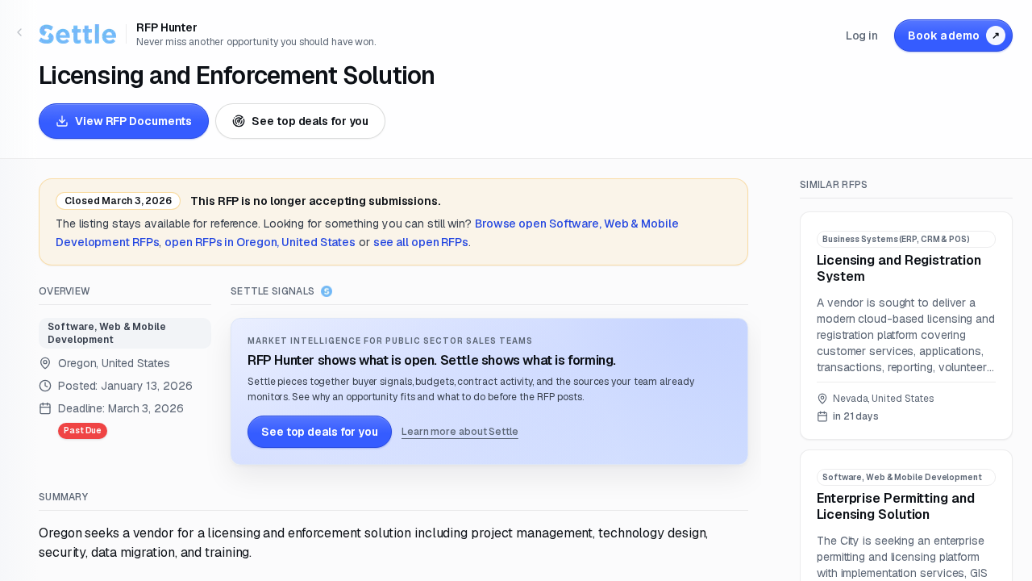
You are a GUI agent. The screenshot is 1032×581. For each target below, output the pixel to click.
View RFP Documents (133, 121)
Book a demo (954, 35)
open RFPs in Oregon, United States (260, 242)
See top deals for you (310, 121)
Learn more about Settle (460, 431)
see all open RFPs (420, 242)
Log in (862, 35)
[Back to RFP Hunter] (19, 32)
